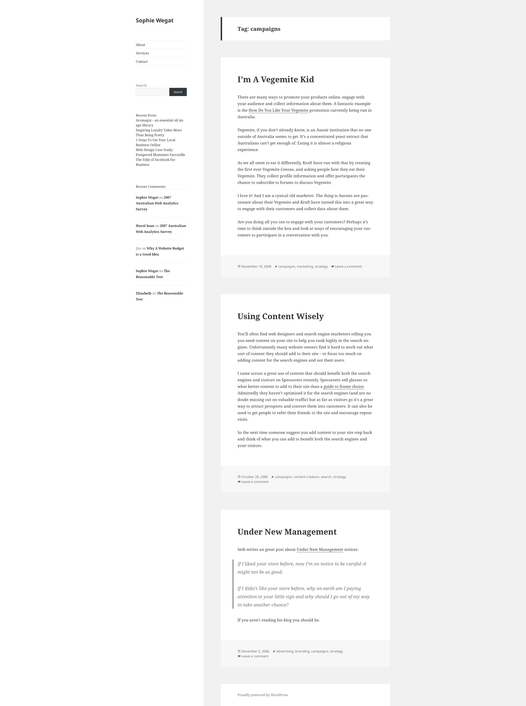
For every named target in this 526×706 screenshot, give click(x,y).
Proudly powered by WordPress (263, 695)
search (326, 476)
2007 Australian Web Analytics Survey (157, 203)
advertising (285, 651)
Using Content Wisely (281, 316)
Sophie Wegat (155, 20)
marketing (305, 266)
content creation (306, 476)
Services (142, 53)
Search (141, 85)
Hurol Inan (145, 225)
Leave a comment (348, 266)
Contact (142, 61)
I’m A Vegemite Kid (276, 79)
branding (302, 651)
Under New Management (287, 531)
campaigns (286, 266)
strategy (321, 266)
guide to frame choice (344, 386)
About (140, 44)
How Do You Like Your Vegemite (278, 110)
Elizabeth (143, 293)
